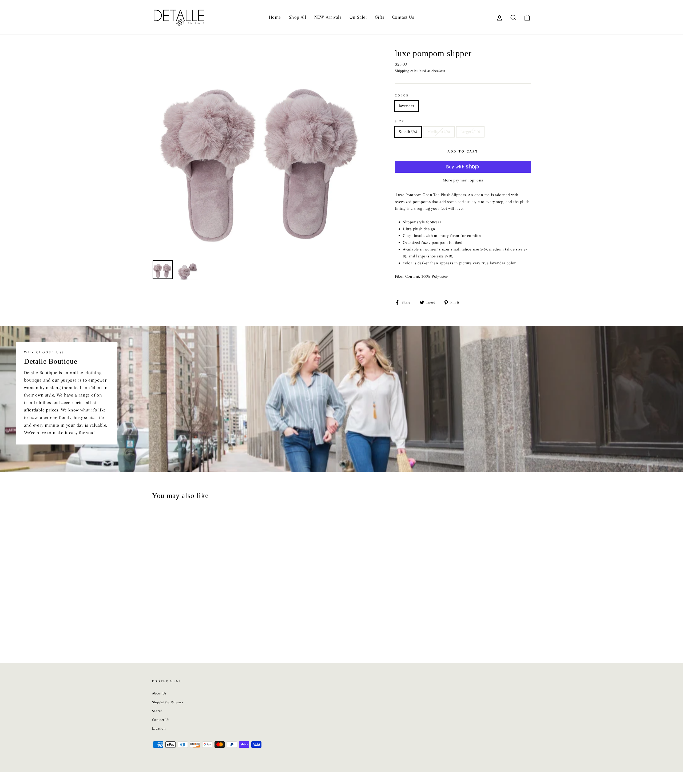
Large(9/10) (470, 131)
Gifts (379, 17)
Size (399, 121)
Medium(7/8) (438, 131)
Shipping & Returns (167, 702)
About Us (159, 693)
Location (159, 728)
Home (275, 17)
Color (402, 95)
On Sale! (358, 17)
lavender (406, 105)
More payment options (463, 180)
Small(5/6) (408, 131)
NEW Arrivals (328, 17)
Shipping (402, 71)
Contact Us (403, 17)
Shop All (297, 17)
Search (157, 711)
